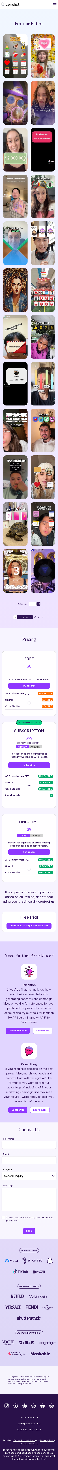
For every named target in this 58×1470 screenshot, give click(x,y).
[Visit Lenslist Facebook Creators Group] (51, 1406)
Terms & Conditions (24, 1440)
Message (8, 1185)
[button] (53, 1176)
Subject (7, 1169)
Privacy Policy (47, 1440)
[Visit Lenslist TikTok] (33, 1406)
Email (6, 1154)
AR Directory (25, 1455)
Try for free (29, 685)
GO (38, 604)
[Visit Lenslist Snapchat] (24, 1406)
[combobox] (29, 1176)
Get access (29, 851)
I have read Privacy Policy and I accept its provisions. (29, 1219)
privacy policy (29, 1417)
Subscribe (29, 765)
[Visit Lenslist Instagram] (6, 1406)
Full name (8, 1138)
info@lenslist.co (29, 1423)
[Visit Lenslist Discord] (42, 1406)
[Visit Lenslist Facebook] (15, 1406)
